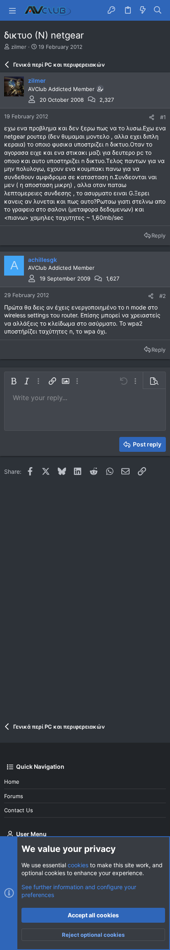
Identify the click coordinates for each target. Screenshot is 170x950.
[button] (12, 10)
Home (11, 781)
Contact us (18, 810)
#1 (163, 117)
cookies (78, 864)
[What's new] (143, 10)
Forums (13, 796)
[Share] (151, 117)
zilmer (18, 46)
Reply (158, 235)
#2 (162, 296)
